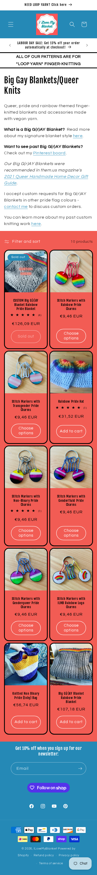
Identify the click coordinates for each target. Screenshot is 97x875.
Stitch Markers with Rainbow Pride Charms (71, 304)
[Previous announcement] (10, 45)
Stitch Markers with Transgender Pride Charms (26, 405)
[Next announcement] (87, 45)
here (77, 136)
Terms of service (51, 863)
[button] (11, 24)
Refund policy (44, 855)
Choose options (71, 335)
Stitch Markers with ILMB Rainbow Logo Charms (71, 603)
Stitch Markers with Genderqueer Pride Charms (26, 603)
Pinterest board (49, 153)
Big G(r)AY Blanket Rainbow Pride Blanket (71, 697)
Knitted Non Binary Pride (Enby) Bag (25, 695)
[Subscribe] (80, 768)
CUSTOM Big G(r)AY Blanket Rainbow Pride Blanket (26, 304)
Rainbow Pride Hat (71, 401)
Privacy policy (69, 855)
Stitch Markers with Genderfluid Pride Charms (71, 500)
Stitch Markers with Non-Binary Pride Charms (26, 500)
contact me (16, 206)
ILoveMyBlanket (45, 848)
